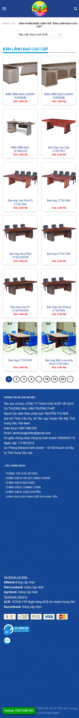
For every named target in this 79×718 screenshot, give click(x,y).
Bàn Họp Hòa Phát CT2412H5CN (20, 255)
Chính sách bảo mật (20, 482)
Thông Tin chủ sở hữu (21, 473)
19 (54, 379)
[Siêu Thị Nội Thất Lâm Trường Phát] (39, 8)
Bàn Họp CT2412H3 (20, 360)
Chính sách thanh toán (23, 487)
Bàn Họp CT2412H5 (59, 253)
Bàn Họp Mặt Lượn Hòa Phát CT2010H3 (59, 362)
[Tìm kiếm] (75, 8)
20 (62, 379)
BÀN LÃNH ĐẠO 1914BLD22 (20, 149)
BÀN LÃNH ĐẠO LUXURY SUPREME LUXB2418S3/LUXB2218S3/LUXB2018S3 (20, 96)
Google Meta (51, 713)
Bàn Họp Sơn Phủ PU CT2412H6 (20, 202)
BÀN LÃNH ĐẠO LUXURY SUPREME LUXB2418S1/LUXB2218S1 (59, 96)
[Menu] (4, 8)
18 (46, 379)
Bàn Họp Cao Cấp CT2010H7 (58, 149)
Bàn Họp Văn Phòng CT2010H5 (59, 309)
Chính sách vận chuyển (23, 492)
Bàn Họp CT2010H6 (59, 200)
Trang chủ (8, 23)
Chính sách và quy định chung (28, 478)
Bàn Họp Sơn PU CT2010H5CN (20, 309)
